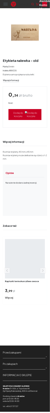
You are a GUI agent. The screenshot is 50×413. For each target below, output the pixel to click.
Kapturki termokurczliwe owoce (22, 281)
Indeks (6, 70)
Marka (5, 66)
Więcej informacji (11, 80)
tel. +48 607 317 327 (10, 406)
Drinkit (11, 66)
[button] (32, 4)
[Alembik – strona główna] (20, 4)
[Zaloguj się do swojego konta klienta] (44, 4)
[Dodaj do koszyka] (20, 298)
